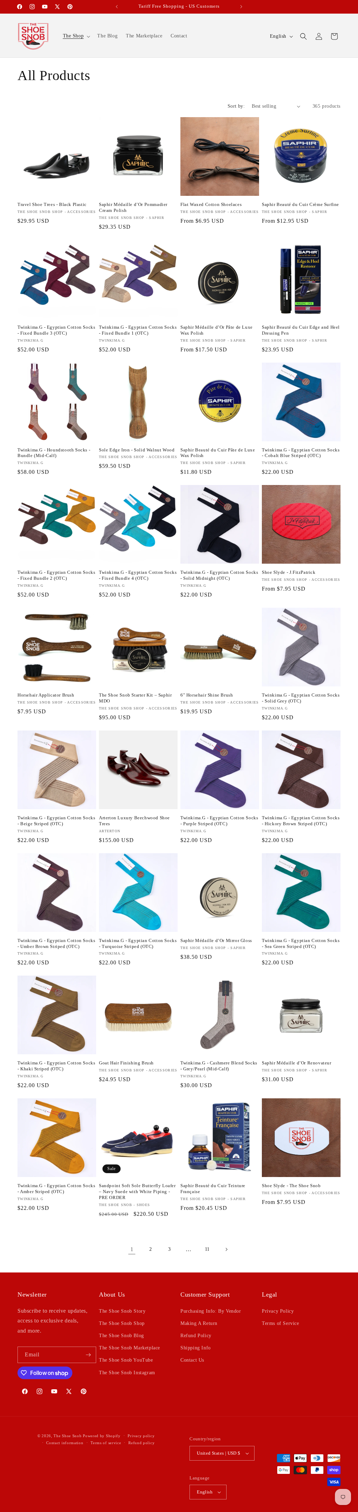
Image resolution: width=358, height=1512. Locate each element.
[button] (76, 36)
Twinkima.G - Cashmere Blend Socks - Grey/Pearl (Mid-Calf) (218, 1065)
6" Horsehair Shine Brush (206, 695)
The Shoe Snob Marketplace (129, 1347)
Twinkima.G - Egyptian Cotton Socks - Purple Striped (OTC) (219, 820)
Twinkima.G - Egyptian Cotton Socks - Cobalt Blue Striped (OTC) (300, 452)
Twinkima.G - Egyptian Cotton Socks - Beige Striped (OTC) (56, 820)
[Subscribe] (88, 1355)
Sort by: (236, 106)
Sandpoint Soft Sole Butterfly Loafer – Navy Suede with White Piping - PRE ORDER (137, 1191)
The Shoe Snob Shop (122, 1323)
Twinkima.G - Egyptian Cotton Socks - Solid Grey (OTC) (300, 698)
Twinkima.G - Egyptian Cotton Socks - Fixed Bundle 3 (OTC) (56, 330)
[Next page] (226, 1249)
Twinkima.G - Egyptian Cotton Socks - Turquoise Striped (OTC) (138, 943)
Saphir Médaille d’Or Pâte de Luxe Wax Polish (216, 330)
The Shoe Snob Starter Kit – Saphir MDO (135, 698)
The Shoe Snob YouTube (126, 1360)
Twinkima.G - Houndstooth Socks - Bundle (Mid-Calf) (53, 452)
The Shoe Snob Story (122, 1311)
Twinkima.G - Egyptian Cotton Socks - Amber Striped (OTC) (56, 1188)
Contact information (64, 1443)
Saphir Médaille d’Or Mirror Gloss (216, 940)
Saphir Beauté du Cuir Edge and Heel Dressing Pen (301, 330)
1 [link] (132, 1249)
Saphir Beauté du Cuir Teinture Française (212, 1188)
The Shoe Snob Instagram (127, 1372)
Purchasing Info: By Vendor (210, 1311)
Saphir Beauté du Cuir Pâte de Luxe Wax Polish (217, 452)
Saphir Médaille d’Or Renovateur (296, 1062)
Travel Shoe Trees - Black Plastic (52, 204)
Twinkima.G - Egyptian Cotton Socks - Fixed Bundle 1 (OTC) (138, 330)
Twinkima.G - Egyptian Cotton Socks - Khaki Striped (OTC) (56, 1065)
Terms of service (106, 1443)
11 (207, 1249)
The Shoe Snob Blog (121, 1335)
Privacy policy (141, 1436)
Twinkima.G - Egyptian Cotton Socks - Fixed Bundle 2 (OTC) (56, 575)
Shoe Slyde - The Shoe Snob (291, 1185)
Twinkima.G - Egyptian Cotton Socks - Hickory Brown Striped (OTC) (300, 820)
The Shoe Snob (68, 1436)
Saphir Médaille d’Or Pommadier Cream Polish (133, 207)
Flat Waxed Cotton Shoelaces (211, 204)
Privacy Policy (278, 1311)
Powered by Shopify (102, 1436)
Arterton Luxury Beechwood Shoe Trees (134, 820)
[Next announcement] (241, 6)
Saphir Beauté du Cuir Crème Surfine (300, 204)
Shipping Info (195, 1347)
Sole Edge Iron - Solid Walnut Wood (136, 449)
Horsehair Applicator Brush (45, 695)
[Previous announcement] (116, 6)
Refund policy (141, 1443)
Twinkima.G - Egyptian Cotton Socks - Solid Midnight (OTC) (219, 575)
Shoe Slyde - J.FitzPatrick (289, 572)
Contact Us (192, 1360)
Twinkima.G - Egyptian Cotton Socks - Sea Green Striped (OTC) (300, 943)
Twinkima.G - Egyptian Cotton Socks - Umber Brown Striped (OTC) (56, 943)
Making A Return (198, 1323)
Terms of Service (280, 1323)
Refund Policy (196, 1335)
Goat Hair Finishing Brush (126, 1062)
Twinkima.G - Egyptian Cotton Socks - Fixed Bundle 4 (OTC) (138, 575)
